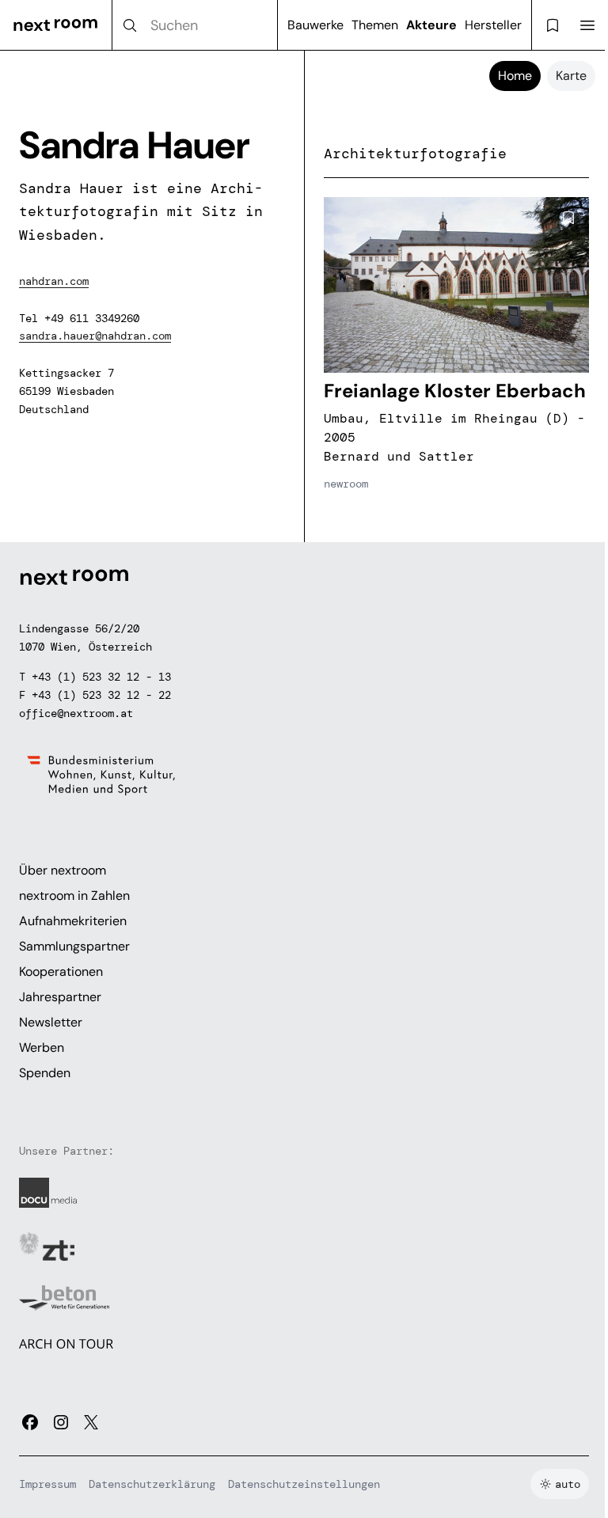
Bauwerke (315, 25)
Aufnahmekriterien (73, 921)
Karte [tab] (571, 75)
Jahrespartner (60, 997)
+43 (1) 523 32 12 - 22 (101, 695)
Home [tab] (515, 75)
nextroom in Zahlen (74, 895)
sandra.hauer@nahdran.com (95, 335)
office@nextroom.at (76, 713)
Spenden (44, 1072)
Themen (375, 25)
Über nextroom (62, 870)
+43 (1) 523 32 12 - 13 (101, 677)
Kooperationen (61, 971)
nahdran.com (54, 281)
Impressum (47, 1484)
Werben (41, 1047)
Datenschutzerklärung (152, 1484)
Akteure (431, 25)
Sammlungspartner (74, 946)
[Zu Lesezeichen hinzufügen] (568, 217)
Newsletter (50, 1022)
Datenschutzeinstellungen (304, 1484)
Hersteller (493, 25)
